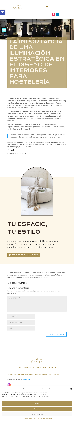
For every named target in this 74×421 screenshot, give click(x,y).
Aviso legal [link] (49, 418)
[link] (2, 12)
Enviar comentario (56, 334)
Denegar (37, 409)
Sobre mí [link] (37, 367)
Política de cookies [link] (27, 418)
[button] (71, 389)
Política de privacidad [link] (39, 418)
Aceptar (37, 403)
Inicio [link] (20, 367)
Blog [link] (44, 367)
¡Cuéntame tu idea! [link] (23, 255)
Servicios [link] (27, 367)
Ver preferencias (37, 414)
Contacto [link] (52, 367)
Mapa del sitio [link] (54, 375)
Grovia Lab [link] (26, 379)
